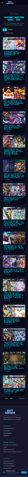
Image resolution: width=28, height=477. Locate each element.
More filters (9, 33)
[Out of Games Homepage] (10, 411)
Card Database (7, 433)
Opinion (10, 29)
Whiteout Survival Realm (10, 445)
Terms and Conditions (9, 465)
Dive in (24, 472)
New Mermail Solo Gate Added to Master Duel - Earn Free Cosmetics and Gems (14, 390)
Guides (5, 447)
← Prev (6, 398)
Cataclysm (6, 435)
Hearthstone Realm (8, 428)
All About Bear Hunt (8, 449)
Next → (12, 398)
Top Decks (6, 431)
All (5, 29)
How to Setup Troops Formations (12, 452)
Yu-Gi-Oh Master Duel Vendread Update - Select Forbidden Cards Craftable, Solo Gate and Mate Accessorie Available (13, 151)
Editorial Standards (8, 463)
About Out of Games (8, 461)
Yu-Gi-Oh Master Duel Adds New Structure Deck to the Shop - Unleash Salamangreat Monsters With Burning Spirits (14, 103)
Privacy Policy (7, 468)
